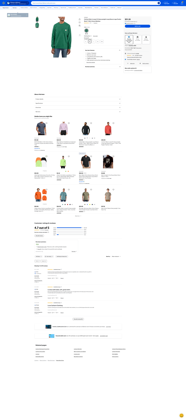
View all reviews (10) (78, 319)
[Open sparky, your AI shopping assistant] (181, 415)
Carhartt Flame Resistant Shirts (118, 349)
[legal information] (136, 21)
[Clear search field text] (155, 3)
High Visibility (115, 354)
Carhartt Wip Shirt (78, 349)
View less (73, 251)
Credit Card (112, 7)
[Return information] (134, 23)
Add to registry (145, 63)
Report (62, 278)
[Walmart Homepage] (4, 3)
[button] (166, 3)
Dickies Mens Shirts (40, 356)
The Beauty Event (72, 7)
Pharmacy (56, 7)
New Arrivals (63, 7)
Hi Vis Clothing (115, 356)
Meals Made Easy (88, 7)
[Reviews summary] (92, 23)
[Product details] (120, 99)
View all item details (90, 62)
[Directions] (120, 107)
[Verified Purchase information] (61, 269)
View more (77, 216)
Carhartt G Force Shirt (40, 351)
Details (138, 59)
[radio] (86, 31)
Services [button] (15, 7)
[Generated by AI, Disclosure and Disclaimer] (42, 251)
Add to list (132, 63)
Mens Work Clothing (78, 356)
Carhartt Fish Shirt (116, 351)
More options (138, 47)
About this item (39, 94)
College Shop (42, 7)
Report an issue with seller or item (134, 57)
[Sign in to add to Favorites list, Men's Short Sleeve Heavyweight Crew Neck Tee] (113, 189)
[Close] (27, 7)
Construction (77, 354)
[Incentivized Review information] (56, 275)
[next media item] (79, 35)
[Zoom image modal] (79, 25)
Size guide (95, 36)
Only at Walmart (104, 7)
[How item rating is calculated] (48, 232)
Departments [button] (6, 7)
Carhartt (86, 17)
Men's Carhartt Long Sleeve (80, 351)
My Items (96, 7)
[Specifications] (120, 103)
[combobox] (96, 3)
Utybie (137, 53)
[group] (90, 23)
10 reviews (46, 230)
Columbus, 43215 (132, 45)
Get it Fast (49, 7)
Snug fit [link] (39, 249)
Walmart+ (119, 7)
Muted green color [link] (42, 246)
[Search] (159, 3)
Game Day (80, 7)
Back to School (33, 7)
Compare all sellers (138, 70)
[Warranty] (120, 112)
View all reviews (39, 235)
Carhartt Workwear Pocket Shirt (42, 349)
